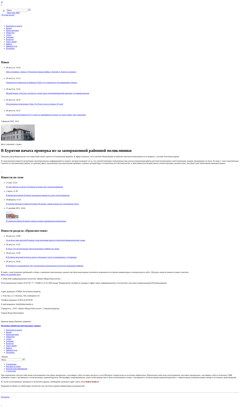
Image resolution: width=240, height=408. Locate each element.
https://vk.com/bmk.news (11, 274)
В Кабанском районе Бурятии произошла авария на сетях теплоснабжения (38, 195)
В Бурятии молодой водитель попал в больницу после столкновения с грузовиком (41, 257)
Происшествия (12, 30)
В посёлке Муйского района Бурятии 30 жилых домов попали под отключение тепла (42, 204)
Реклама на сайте (13, 366)
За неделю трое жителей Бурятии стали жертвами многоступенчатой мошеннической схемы (45, 240)
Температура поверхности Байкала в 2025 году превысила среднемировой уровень (41, 82)
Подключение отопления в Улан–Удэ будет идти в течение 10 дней (34, 104)
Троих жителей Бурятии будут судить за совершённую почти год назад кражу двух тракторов (46, 115)
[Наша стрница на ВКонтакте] (120, 17)
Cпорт (8, 35)
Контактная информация (16, 369)
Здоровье (10, 37)
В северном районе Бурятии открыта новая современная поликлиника (36, 221)
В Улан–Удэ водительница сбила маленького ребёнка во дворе (32, 249)
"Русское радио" (8, 15)
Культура (10, 39)
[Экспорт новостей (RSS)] (120, 19)
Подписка (5, 397)
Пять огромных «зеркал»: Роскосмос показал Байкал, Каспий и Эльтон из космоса (41, 72)
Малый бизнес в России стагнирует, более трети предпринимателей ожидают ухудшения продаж (47, 93)
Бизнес (9, 28)
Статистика (11, 371)
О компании (11, 364)
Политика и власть (14, 26)
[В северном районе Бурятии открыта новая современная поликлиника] (12, 219)
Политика (10, 48)
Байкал (9, 44)
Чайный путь (11, 46)
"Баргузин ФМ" (13, 13)
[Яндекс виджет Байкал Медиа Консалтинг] (120, 22)
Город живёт (11, 42)
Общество (10, 33)
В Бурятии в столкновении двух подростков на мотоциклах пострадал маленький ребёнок (44, 266)
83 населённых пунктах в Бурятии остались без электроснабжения (34, 187)
